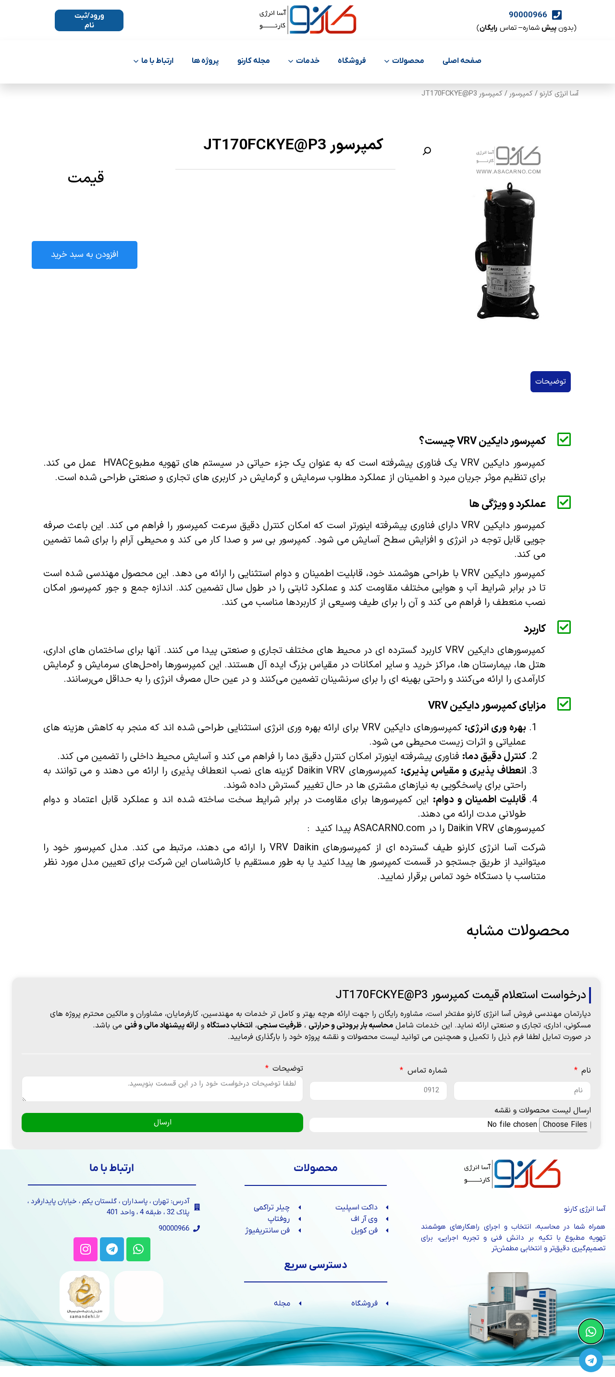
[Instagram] (86, 1249)
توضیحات (286, 1070)
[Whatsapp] (138, 1249)
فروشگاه (352, 61)
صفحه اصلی (462, 61)
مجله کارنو (253, 61)
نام (585, 1071)
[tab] (550, 382)
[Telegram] (112, 1249)
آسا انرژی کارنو (559, 93)
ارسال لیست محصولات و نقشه (542, 1111)
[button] (426, 151)
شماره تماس (426, 1071)
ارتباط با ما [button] (157, 61)
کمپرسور (521, 93)
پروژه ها (205, 61)
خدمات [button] (308, 61)
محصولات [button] (408, 61)
